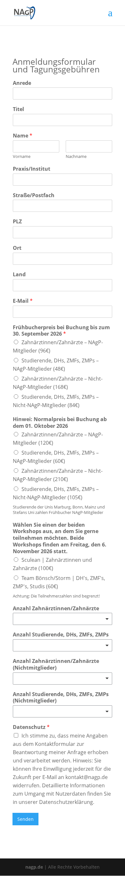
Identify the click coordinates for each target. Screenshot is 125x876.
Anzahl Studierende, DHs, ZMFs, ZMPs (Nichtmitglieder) (61, 697)
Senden (25, 819)
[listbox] (62, 619)
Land (19, 274)
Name (22, 135)
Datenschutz (31, 727)
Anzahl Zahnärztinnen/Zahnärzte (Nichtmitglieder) (56, 664)
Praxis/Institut (31, 169)
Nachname (76, 156)
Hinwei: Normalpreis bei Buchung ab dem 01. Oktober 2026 (60, 422)
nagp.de (34, 867)
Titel (18, 109)
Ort (17, 248)
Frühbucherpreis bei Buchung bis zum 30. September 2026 (61, 331)
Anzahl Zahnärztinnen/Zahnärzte (56, 608)
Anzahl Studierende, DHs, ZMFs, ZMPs (61, 634)
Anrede (22, 83)
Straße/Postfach (33, 195)
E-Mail (23, 301)
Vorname (21, 156)
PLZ (17, 221)
